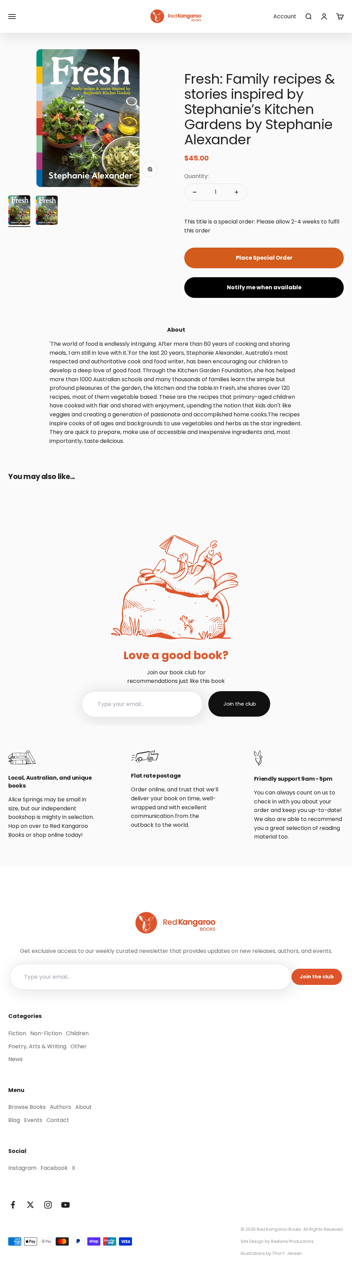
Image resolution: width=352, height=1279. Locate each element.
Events (33, 1120)
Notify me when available (264, 287)
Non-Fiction (46, 1033)
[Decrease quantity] (195, 192)
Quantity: (196, 176)
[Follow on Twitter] (30, 1204)
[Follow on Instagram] (48, 1204)
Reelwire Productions (292, 1241)
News (15, 1059)
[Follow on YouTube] (65, 1204)
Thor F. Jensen (287, 1253)
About (83, 1107)
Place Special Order (264, 258)
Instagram (22, 1168)
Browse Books (27, 1107)
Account (284, 16)
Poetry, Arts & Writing (37, 1046)
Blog (14, 1120)
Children (77, 1033)
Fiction (17, 1033)
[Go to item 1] (19, 211)
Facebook (54, 1168)
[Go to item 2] (47, 211)
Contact (57, 1120)
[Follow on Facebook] (13, 1204)
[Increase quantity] (236, 192)
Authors (60, 1107)
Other (78, 1046)
